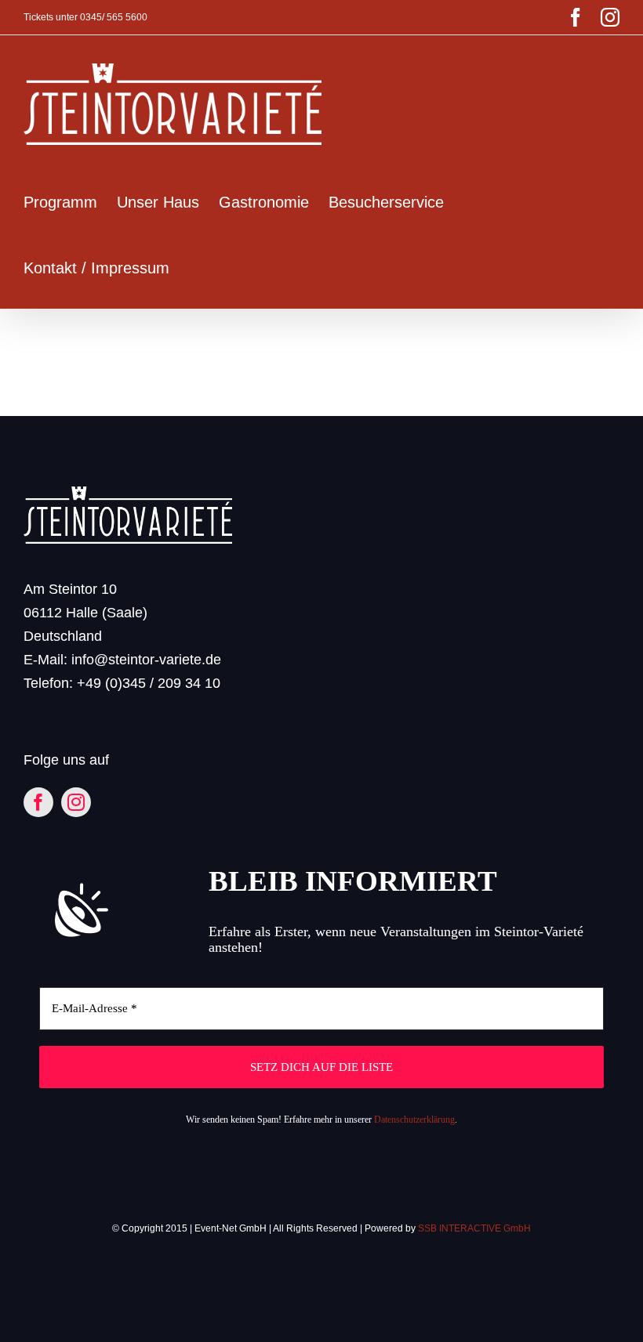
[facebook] (38, 802)
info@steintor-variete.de (146, 659)
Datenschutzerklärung (414, 1119)
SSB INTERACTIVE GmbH (474, 1228)
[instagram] (76, 802)
